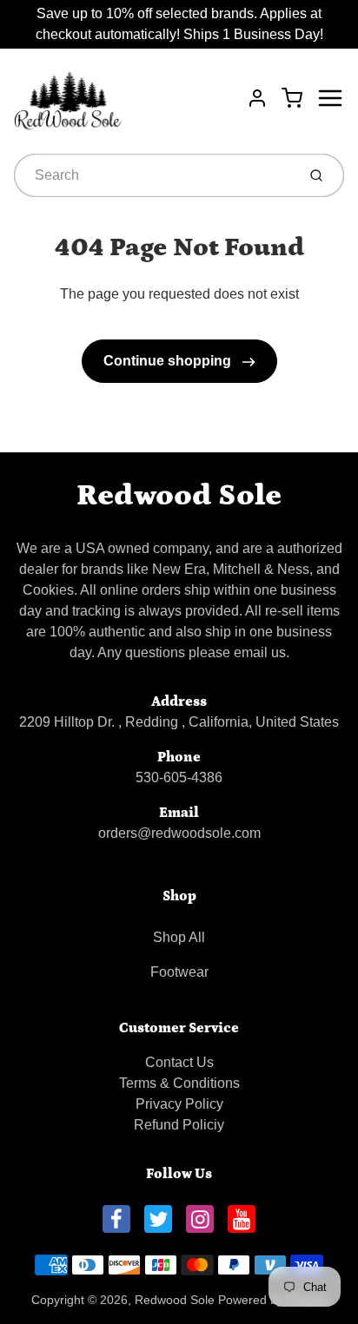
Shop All (179, 937)
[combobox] (153, 175)
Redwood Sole (179, 495)
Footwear (179, 972)
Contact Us (179, 1062)
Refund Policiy (179, 1124)
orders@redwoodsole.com (179, 833)
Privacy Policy (179, 1104)
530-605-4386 (179, 777)
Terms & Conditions (179, 1083)
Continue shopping (169, 360)
